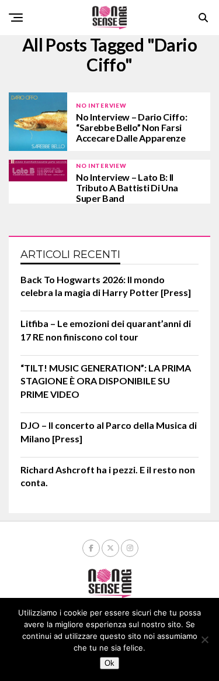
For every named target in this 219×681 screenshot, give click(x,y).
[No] (204, 639)
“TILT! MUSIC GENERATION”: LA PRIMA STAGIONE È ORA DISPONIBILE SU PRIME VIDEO (105, 381)
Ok (109, 663)
